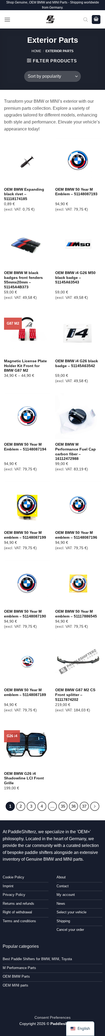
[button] (7, 19)
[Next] (94, 806)
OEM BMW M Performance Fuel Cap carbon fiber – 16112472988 (75, 451)
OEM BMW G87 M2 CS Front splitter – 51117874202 (75, 694)
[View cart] (96, 19)
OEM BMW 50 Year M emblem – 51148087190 (25, 613)
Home (36, 51)
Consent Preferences (52, 1017)
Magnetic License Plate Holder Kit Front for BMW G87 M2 (25, 365)
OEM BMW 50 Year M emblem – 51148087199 (25, 535)
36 (73, 806)
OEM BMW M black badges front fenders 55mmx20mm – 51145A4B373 (23, 280)
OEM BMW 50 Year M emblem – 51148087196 (76, 535)
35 (63, 806)
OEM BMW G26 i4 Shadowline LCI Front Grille (24, 778)
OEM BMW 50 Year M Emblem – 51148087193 (76, 191)
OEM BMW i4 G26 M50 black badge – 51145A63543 (75, 277)
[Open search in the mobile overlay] (85, 19)
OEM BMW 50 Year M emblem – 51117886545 (76, 613)
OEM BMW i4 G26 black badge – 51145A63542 (76, 363)
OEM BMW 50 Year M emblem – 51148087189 (25, 692)
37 (84, 806)
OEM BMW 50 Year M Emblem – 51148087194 (25, 446)
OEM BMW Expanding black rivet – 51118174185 (24, 194)
